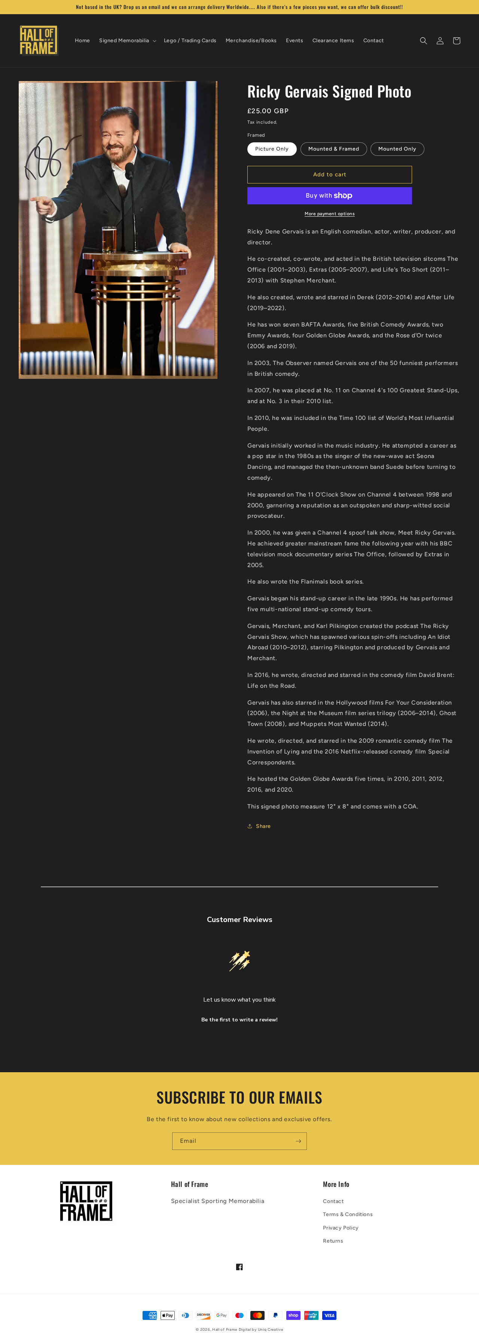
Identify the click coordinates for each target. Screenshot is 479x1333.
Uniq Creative (270, 1329)
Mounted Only (397, 149)
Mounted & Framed (333, 149)
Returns (333, 1241)
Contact (333, 1201)
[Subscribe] (298, 1141)
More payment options (330, 213)
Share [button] (263, 826)
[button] (127, 41)
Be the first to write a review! (239, 1019)
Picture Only (272, 149)
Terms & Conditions (348, 1214)
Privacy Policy (341, 1228)
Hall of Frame (224, 1329)
